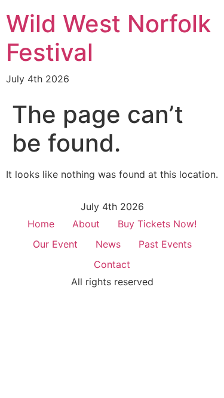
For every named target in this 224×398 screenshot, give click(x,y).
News (108, 244)
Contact (112, 264)
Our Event (55, 244)
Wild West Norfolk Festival (108, 38)
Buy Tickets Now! (157, 224)
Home (40, 224)
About (86, 224)
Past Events (165, 244)
